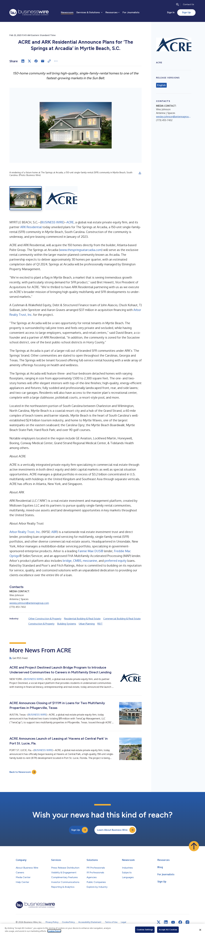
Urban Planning (87, 623)
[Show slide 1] (25, 198)
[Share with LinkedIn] (22, 61)
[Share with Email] (42, 61)
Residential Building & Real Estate (82, 618)
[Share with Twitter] (29, 61)
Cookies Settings (145, 929)
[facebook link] (180, 922)
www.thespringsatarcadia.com (81, 250)
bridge (67, 560)
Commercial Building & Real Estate (122, 618)
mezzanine (90, 560)
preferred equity (115, 560)
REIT (99, 623)
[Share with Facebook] (36, 61)
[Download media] (140, 173)
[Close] (200, 929)
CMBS (77, 560)
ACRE (70, 222)
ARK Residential (31, 227)
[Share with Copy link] (49, 61)
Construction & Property (41, 623)
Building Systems (66, 623)
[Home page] (29, 12)
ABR (54, 532)
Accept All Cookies (168, 929)
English (161, 85)
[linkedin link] (166, 922)
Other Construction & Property (44, 618)
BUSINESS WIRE (52, 222)
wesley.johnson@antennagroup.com (29, 603)
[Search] (177, 4)
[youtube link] (173, 922)
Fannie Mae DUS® (90, 551)
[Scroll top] (194, 846)
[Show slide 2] (61, 198)
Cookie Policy (54, 931)
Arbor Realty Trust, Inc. (25, 532)
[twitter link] (158, 922)
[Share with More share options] (55, 61)
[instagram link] (187, 922)
